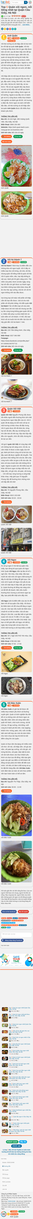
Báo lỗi (23, 16)
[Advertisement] (16, 238)
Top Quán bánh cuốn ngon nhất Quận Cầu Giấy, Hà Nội (19, 1104)
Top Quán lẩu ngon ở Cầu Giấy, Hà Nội (20, 1117)
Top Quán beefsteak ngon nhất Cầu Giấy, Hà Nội (20, 1110)
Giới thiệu (4, 1158)
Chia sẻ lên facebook (8, 911)
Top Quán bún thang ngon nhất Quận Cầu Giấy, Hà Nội (18, 1097)
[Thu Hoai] (10, 1017)
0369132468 (11, 1201)
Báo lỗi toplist (23, 911)
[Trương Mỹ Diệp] (10, 1080)
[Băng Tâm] (10, 1113)
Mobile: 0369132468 (8, 1162)
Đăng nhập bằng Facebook (13, 940)
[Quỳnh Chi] (10, 1054)
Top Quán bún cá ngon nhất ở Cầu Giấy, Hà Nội (19, 1038)
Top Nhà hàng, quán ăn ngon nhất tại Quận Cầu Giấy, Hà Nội (20, 1130)
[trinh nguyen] (10, 1040)
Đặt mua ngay (11, 41)
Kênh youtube (6, 1182)
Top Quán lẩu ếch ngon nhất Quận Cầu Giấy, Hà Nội (19, 1044)
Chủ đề (4, 1185)
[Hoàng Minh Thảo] (10, 1100)
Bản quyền (5, 1170)
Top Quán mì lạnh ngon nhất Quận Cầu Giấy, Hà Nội (19, 1057)
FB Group (5, 1174)
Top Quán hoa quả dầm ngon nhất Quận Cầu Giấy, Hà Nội (19, 1071)
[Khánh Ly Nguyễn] (10, 1133)
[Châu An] (10, 1011)
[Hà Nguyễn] (10, 1126)
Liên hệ (4, 1189)
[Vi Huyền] (2, 16)
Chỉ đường (16, 38)
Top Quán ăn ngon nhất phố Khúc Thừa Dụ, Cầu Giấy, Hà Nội (19, 1015)
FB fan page (6, 1178)
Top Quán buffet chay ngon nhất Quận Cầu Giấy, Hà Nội (19, 1051)
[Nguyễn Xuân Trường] (10, 1027)
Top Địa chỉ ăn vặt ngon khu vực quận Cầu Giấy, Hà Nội (19, 1031)
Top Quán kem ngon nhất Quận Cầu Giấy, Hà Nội (20, 1024)
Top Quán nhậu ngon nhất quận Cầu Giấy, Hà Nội (19, 1123)
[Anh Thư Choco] (10, 1047)
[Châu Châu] (10, 1093)
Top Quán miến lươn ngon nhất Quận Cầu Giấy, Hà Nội (18, 1084)
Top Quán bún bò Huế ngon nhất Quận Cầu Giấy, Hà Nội (19, 1064)
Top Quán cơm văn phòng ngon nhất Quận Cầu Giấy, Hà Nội (19, 1090)
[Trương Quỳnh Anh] (10, 1034)
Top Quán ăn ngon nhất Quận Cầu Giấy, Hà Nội (19, 1008)
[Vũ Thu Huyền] (10, 1120)
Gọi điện (24, 38)
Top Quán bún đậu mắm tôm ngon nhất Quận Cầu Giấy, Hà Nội (19, 1077)
